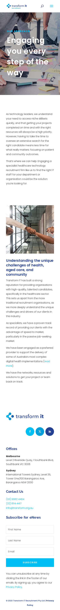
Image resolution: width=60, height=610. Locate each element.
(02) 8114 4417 (14, 503)
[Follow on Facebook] (30, 431)
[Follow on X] (40, 431)
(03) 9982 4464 (15, 499)
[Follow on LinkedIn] (49, 431)
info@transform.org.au (19, 508)
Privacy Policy (14, 587)
